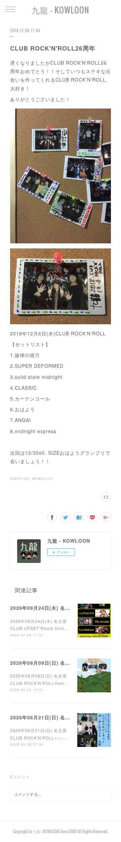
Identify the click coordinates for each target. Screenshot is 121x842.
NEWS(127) (42, 478)
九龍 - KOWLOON (60, 10)
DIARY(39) (20, 478)
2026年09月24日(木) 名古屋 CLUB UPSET (60, 607)
